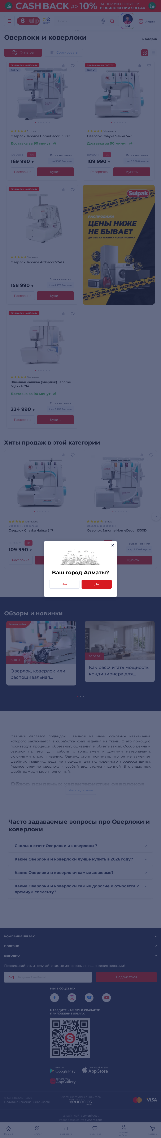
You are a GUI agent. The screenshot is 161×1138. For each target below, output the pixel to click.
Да (97, 584)
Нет (64, 584)
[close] (112, 545)
